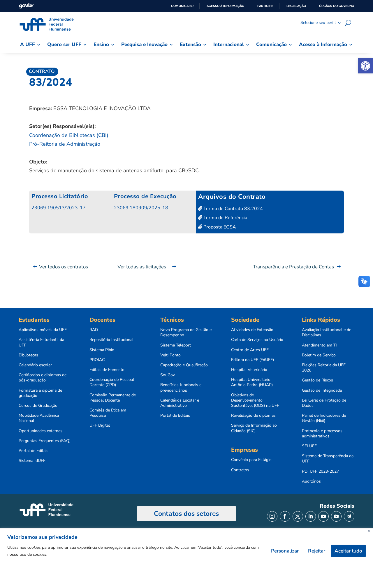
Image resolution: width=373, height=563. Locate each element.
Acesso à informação (225, 6)
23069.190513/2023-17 (58, 208)
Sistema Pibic (101, 350)
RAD (93, 329)
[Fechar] (369, 531)
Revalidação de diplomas (253, 415)
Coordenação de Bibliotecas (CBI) (68, 135)
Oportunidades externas (40, 431)
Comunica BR (182, 6)
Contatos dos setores (186, 513)
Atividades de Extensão (252, 329)
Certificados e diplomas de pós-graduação (42, 377)
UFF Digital (99, 425)
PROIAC (97, 360)
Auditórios (311, 481)
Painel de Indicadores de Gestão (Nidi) (324, 418)
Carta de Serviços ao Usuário (257, 339)
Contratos (240, 470)
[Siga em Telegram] (349, 516)
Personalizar (285, 551)
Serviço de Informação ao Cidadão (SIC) (254, 428)
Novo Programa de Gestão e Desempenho (186, 332)
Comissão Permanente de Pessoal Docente (112, 398)
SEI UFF (309, 446)
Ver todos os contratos (63, 266)
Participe (265, 6)
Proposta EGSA (219, 227)
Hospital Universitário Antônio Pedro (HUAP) (252, 382)
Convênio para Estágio (251, 459)
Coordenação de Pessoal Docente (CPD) (111, 382)
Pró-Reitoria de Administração (64, 143)
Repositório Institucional (111, 339)
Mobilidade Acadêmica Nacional (39, 418)
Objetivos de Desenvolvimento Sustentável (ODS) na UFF (255, 400)
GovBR (26, 6)
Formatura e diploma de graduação (40, 393)
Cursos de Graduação (38, 405)
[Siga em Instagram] (272, 516)
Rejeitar (316, 551)
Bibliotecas (28, 355)
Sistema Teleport (175, 345)
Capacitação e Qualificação (184, 365)
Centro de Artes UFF (250, 350)
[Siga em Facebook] (285, 516)
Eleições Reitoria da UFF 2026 (324, 368)
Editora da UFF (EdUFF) (252, 360)
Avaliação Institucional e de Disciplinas (326, 332)
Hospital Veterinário (249, 369)
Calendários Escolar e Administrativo (179, 403)
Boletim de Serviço (319, 355)
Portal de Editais (33, 450)
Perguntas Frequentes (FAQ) (45, 441)
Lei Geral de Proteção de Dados (324, 403)
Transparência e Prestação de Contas (293, 266)
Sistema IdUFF (32, 460)
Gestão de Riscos (317, 380)
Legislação (296, 6)
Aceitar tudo (348, 551)
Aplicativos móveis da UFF (43, 329)
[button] (365, 65)
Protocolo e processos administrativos (322, 433)
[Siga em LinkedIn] (310, 516)
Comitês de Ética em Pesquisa (107, 413)
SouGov (167, 375)
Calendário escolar (35, 365)
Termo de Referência (224, 217)
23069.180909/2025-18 (141, 208)
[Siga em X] (298, 516)
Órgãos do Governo (336, 6)
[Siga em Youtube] (323, 516)
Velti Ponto (170, 355)
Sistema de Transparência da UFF (327, 458)
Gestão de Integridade (322, 390)
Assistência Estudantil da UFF (41, 342)
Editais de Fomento (106, 369)
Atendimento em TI (319, 345)
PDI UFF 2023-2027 (320, 471)
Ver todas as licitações (141, 266)
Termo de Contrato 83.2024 (232, 208)
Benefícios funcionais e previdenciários (180, 387)
